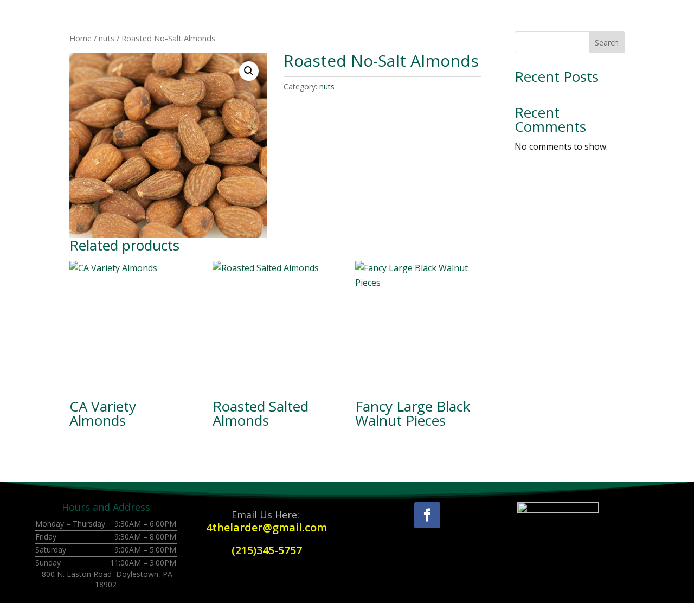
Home (80, 38)
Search (607, 42)
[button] (249, 71)
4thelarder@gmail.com (266, 527)
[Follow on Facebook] (427, 515)
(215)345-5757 (267, 550)
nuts (106, 38)
